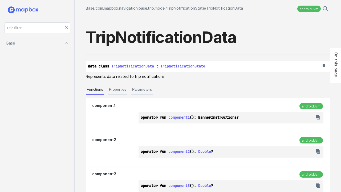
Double (204, 151)
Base (90, 8)
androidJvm (309, 9)
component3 (104, 173)
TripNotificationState (186, 8)
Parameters (142, 89)
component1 (103, 105)
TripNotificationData (224, 8)
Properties (117, 89)
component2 (104, 139)
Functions (95, 89)
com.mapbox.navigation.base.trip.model (130, 8)
